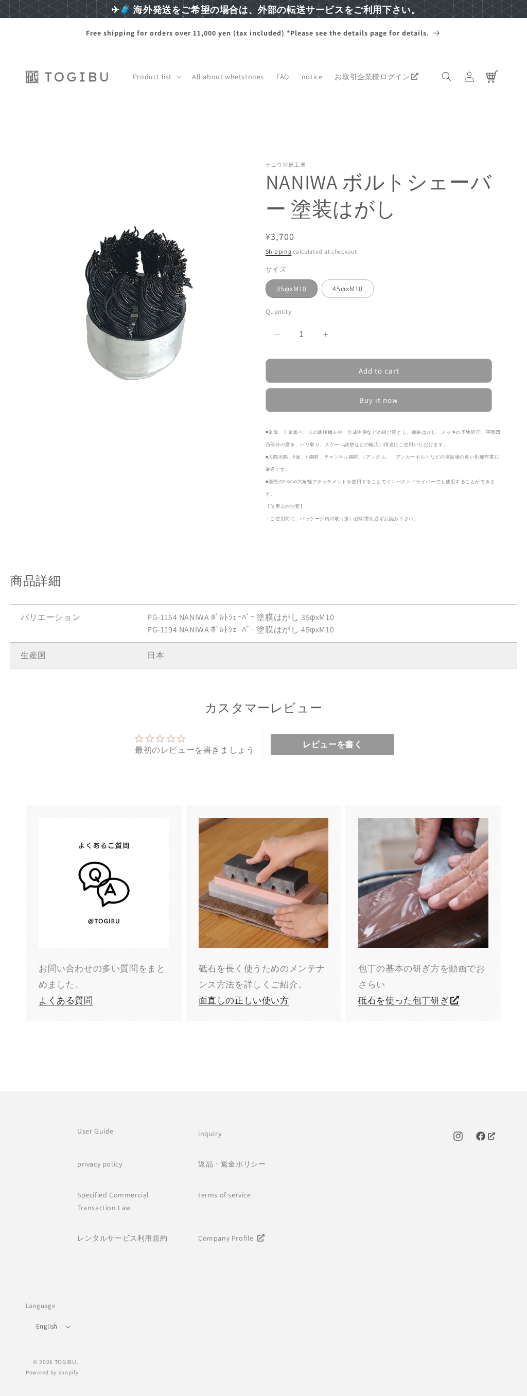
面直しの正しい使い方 (244, 1000)
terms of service (224, 1194)
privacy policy (99, 1164)
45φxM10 (347, 288)
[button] (156, 76)
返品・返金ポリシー (232, 1164)
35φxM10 (291, 288)
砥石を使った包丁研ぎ (403, 1000)
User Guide (95, 1131)
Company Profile (227, 1238)
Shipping (279, 251)
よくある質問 (66, 1000)
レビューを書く (332, 744)
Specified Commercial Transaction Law (113, 1201)
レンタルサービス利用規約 (122, 1238)
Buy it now (378, 400)
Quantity (278, 311)
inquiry (209, 1133)
